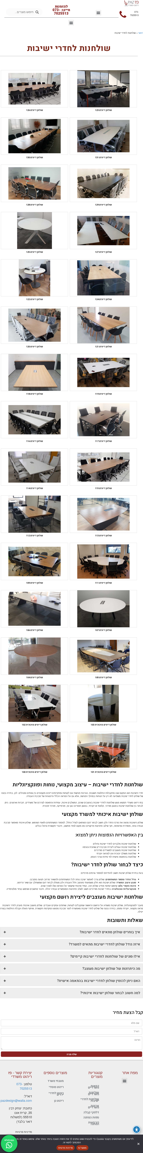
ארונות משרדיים (93, 1107)
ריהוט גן (59, 1101)
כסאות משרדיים (93, 1087)
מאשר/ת (82, 1147)
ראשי (140, 32)
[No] (138, 1144)
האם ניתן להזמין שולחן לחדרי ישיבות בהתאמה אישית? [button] (98, 980)
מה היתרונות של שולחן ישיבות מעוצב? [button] (111, 968)
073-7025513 (24, 1086)
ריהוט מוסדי (56, 1087)
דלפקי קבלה (91, 1112)
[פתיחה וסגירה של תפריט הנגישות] (136, 1129)
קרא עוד (99, 93)
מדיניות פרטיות (23, 1132)
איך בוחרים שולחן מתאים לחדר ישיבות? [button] (110, 932)
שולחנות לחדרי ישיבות (90, 1100)
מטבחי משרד (56, 1081)
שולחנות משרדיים (93, 1093)
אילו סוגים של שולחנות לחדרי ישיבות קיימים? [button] (105, 956)
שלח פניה (72, 1054)
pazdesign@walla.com (16, 1100)
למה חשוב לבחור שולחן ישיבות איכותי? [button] (110, 992)
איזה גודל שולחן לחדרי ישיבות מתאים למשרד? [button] (104, 944)
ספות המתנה (91, 1117)
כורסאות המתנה (93, 1123)
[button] (98, 13)
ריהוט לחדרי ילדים (56, 1094)
